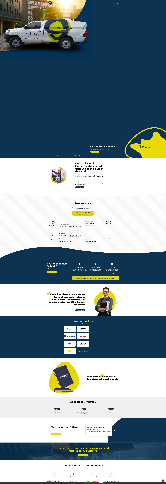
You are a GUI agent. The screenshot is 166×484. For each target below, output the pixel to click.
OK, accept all (88, 482)
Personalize (101, 482)
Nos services (94, 151)
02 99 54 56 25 (78, 155)
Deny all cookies (95, 482)
